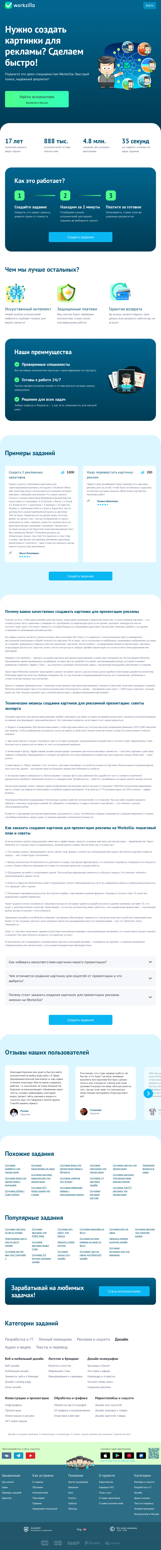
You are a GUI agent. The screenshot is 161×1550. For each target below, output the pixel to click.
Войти (149, 5)
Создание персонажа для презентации (98, 1169)
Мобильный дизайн (17, 1371)
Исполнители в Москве (146, 1514)
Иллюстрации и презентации (27, 1398)
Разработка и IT (143, 1487)
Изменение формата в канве (149, 1169)
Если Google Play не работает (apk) (118, 1460)
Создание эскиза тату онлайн (64, 1255)
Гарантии (6, 1497)
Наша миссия (106, 1481)
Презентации (13, 1410)
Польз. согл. (105, 1492)
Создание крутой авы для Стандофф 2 (15, 1255)
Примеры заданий (11, 1492)
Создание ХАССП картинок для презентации (122, 1191)
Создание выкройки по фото (92, 1231)
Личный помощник (144, 1508)
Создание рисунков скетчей (95, 1194)
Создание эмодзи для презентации (125, 1167)
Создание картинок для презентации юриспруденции (123, 1178)
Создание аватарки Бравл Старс (40, 1245)
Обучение (37, 1487)
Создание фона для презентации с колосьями (15, 1182)
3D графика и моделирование (72, 1410)
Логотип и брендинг (63, 1358)
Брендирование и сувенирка (65, 1376)
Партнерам (38, 1497)
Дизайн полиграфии (102, 1358)
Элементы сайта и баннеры (21, 1376)
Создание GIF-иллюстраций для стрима (40, 1191)
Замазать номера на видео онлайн (118, 1240)
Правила (37, 1503)
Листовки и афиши (98, 1371)
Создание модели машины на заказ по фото (90, 1242)
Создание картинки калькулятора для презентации (41, 1178)
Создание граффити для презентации (12, 1169)
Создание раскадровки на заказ (43, 1167)
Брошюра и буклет (98, 1365)
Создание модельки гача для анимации (119, 1251)
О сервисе (37, 1481)
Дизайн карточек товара (110, 1415)
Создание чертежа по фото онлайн (15, 1231)
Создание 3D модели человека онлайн (41, 1258)
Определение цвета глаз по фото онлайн (16, 1242)
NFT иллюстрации (16, 1421)
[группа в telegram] (18, 1455)
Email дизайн (13, 1387)
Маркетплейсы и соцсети (114, 1398)
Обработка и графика (70, 1398)
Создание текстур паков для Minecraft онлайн (91, 1255)
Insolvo (72, 1497)
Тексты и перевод (143, 1503)
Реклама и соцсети (144, 1481)
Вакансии (73, 1487)
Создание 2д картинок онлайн (97, 1182)
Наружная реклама (99, 1387)
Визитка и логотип (59, 1365)
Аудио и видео (142, 1497)
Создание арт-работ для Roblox (65, 1233)
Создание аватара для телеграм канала (145, 1233)
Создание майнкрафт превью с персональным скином (72, 1191)
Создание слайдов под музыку (70, 1180)
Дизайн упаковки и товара (111, 1410)
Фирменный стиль (59, 1371)
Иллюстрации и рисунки (19, 1415)
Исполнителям (40, 1492)
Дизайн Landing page (18, 1381)
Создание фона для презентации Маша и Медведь (71, 1169)
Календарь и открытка (101, 1376)
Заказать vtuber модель (66, 1243)
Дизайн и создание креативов (23, 1434)
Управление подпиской (44, 1508)
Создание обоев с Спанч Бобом (15, 1192)
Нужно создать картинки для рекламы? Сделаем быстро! (102, 1434)
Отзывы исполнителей (111, 1503)
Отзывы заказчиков (109, 1497)
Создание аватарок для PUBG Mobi (39, 1233)
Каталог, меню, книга (100, 1381)
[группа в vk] (6, 1455)
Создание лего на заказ (118, 1231)
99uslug (72, 1508)
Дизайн (138, 1492)
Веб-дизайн (12, 1365)
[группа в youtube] (30, 1455)
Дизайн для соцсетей (108, 1405)
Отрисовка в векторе (66, 1415)
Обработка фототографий (70, 1405)
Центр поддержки (78, 1481)
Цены (5, 1487)
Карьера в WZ (106, 1487)
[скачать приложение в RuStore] (141, 1455)
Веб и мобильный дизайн (24, 1358)
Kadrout (72, 1503)
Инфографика (13, 1405)
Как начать (8, 1481)
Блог (70, 1492)
